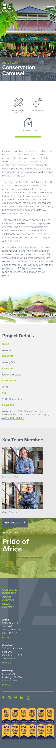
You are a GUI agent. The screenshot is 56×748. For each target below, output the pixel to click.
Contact (8, 600)
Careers (8, 607)
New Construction (12, 414)
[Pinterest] (15, 698)
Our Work (9, 589)
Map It (8, 637)
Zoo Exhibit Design (13, 417)
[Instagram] (9, 698)
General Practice (12, 374)
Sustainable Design (28, 130)
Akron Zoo (8, 411)
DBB (19, 411)
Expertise (9, 593)
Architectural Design (18, 111)
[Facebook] (3, 698)
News (6, 603)
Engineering (37, 110)
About (6, 596)
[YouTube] (28, 698)
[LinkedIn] (21, 698)
